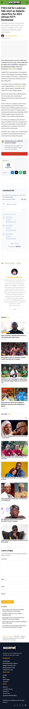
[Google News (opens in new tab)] (8, 166)
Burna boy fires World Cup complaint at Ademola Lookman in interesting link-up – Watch (13, 404)
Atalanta (18, 263)
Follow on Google (14, 154)
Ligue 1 (11, 636)
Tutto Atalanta (19, 86)
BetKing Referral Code (9, 667)
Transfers (5, 681)
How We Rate (6, 661)
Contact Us (6, 691)
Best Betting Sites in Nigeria (10, 663)
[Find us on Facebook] (17, 705)
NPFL (4, 677)
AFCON (5, 675)
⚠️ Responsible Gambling (9, 695)
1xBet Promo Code (8, 669)
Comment (4, 559)
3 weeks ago (4, 361)
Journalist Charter (8, 689)
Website (3, 594)
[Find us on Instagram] (22, 705)
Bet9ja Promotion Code (9, 665)
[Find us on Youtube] (25, 705)
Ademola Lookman (10, 263)
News (3, 354)
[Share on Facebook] (12, 172)
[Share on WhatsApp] (20, 172)
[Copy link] (24, 172)
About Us (5, 687)
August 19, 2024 (7, 38)
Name (3, 579)
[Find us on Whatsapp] (14, 705)
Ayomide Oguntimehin (11, 35)
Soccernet (5, 636)
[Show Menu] (2, 2)
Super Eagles (6, 332)
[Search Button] (27, 2)
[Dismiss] (26, 141)
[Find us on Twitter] (20, 705)
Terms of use (6, 693)
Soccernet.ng (13, 69)
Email (3, 586)
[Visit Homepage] (14, 2)
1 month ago (5, 384)
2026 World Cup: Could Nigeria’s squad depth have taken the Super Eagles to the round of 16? (14, 380)
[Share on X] (16, 172)
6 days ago (4, 339)
